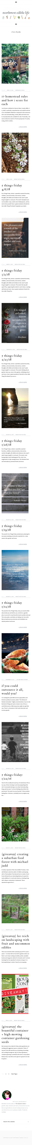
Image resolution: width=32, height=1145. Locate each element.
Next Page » (14, 1074)
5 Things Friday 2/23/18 (12, 358)
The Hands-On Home (21, 1103)
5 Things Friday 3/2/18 (12, 272)
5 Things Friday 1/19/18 (12, 528)
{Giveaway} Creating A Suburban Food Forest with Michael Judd (15, 860)
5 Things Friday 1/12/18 (12, 605)
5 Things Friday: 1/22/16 (12, 777)
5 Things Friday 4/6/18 (12, 187)
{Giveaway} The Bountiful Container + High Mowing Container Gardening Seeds (16, 1034)
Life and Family (20, 679)
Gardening (17, 90)
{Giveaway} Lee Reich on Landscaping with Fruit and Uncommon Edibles (16, 941)
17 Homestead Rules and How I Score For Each (15, 100)
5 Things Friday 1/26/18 (12, 443)
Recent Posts (17, 179)
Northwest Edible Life (16, 12)
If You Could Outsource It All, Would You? (12, 689)
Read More (23, 127)
